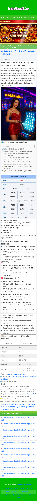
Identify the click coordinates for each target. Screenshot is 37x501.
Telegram (8, 495)
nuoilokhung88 (29, 394)
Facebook (16, 495)
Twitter (18, 497)
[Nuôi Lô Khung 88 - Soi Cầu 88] (18, 33)
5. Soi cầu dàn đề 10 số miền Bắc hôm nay (19, 164)
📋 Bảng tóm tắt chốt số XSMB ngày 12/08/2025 (17, 171)
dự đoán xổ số (22, 404)
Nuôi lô (19, 17)
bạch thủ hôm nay (10, 404)
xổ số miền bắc (10, 409)
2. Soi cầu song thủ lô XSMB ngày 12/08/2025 (20, 157)
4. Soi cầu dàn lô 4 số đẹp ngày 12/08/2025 (19, 162)
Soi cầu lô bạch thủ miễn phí (19, 376)
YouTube (24, 495)
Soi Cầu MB (11, 17)
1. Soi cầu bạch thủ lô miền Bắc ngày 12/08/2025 (17, 154)
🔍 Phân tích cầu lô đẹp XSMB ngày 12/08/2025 (17, 151)
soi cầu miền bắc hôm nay (9, 407)
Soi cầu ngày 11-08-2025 (16, 374)
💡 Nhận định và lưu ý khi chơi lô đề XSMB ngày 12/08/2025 (17, 167)
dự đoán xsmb (12, 46)
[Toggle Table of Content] (32, 146)
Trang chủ (3, 46)
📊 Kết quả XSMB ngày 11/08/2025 (13, 149)
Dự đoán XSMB (29, 17)
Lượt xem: (4, 59)
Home (3, 17)
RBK (17, 381)
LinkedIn (31, 495)
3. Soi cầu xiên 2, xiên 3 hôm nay (16, 159)
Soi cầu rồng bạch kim (11, 488)
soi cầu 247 (31, 404)
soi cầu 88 (29, 488)
